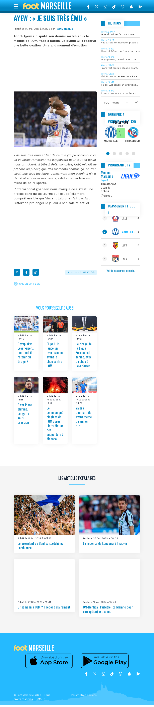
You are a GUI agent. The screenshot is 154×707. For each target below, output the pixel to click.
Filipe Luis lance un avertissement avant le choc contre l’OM (56, 354)
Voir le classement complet (120, 270)
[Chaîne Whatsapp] (122, 6)
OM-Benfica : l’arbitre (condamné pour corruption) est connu (108, 609)
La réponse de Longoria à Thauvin (105, 543)
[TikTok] (114, 6)
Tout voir (111, 102)
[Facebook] (88, 6)
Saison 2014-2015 (29, 283)
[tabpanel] (120, 134)
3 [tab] (120, 153)
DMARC (40, 699)
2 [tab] (114, 153)
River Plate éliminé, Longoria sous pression (25, 413)
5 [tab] (133, 153)
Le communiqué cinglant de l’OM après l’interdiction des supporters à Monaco (55, 423)
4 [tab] (127, 153)
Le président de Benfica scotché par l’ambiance (41, 545)
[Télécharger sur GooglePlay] (140, 6)
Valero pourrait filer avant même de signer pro (84, 416)
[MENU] (18, 6)
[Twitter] (97, 6)
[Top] (143, 698)
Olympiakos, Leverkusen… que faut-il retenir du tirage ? (26, 352)
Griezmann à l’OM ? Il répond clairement (44, 607)
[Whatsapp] (35, 272)
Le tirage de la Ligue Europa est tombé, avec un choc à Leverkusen (84, 354)
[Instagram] (105, 6)
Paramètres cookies (84, 695)
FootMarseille (64, 28)
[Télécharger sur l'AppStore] (131, 6)
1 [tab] (107, 153)
